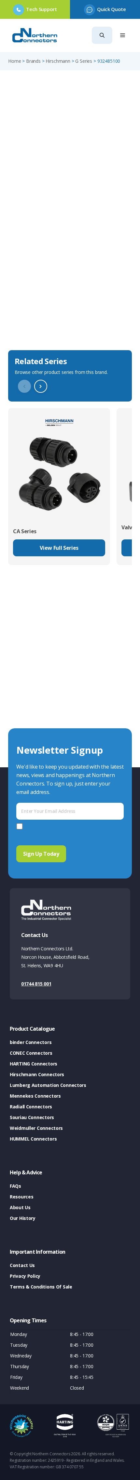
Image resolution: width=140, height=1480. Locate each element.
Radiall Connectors (31, 1106)
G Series (83, 61)
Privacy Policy (25, 1276)
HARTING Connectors (33, 1064)
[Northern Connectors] (35, 35)
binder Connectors (30, 1042)
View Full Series (59, 547)
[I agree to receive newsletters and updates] (20, 826)
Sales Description (32, 300)
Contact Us (22, 1265)
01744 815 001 (36, 984)
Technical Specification (40, 337)
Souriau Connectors (32, 1117)
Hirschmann (58, 61)
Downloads (23, 319)
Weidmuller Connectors (36, 1128)
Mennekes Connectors (35, 1096)
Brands (33, 61)
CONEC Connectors (31, 1053)
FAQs (15, 1186)
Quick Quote (111, 9)
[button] (102, 35)
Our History (22, 1218)
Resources (21, 1197)
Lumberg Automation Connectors (48, 1085)
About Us (20, 1207)
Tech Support (41, 9)
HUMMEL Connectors (33, 1139)
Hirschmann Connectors (37, 1074)
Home (14, 61)
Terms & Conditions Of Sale (41, 1287)
